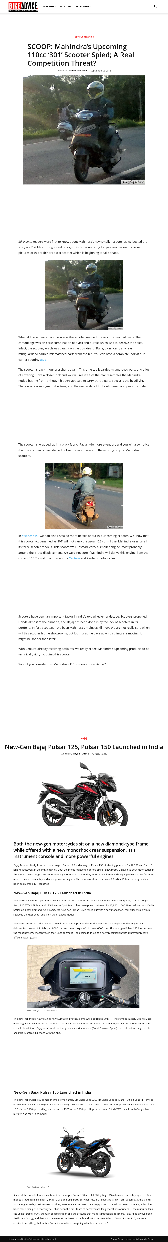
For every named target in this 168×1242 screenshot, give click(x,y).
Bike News (49, 6)
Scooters (66, 6)
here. (43, 360)
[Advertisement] (84, 24)
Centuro (75, 558)
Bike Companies (84, 36)
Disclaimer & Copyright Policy (139, 1239)
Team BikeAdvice (77, 70)
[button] (155, 7)
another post (30, 536)
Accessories (83, 6)
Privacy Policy (117, 1239)
